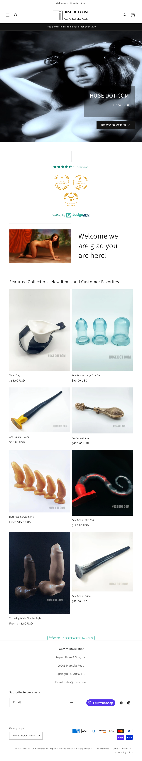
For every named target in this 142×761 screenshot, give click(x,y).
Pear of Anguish (80, 438)
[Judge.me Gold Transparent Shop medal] (80, 182)
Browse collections (113, 124)
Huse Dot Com (29, 748)
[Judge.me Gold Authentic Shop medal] (61, 182)
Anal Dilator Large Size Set (86, 375)
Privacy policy (83, 748)
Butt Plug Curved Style (21, 516)
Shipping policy (125, 752)
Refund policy (65, 748)
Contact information (123, 748)
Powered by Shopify (46, 748)
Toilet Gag (14, 375)
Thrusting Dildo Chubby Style (25, 618)
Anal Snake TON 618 (83, 520)
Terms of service (101, 748)
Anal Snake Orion (81, 596)
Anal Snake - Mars (19, 436)
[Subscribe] (71, 702)
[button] (8, 15)
